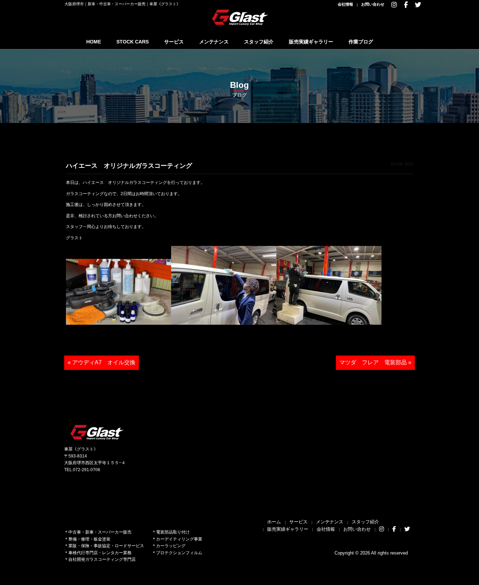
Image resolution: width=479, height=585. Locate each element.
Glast (97, 432)
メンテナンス (214, 41)
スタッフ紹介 (259, 41)
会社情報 (345, 4)
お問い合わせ (372, 4)
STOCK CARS (132, 41)
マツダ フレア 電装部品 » (375, 362)
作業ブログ (361, 41)
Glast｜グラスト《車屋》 (240, 17)
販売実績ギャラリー (311, 41)
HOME (93, 41)
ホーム (274, 521)
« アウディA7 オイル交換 (101, 362)
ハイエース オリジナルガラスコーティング (129, 165)
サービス (174, 41)
